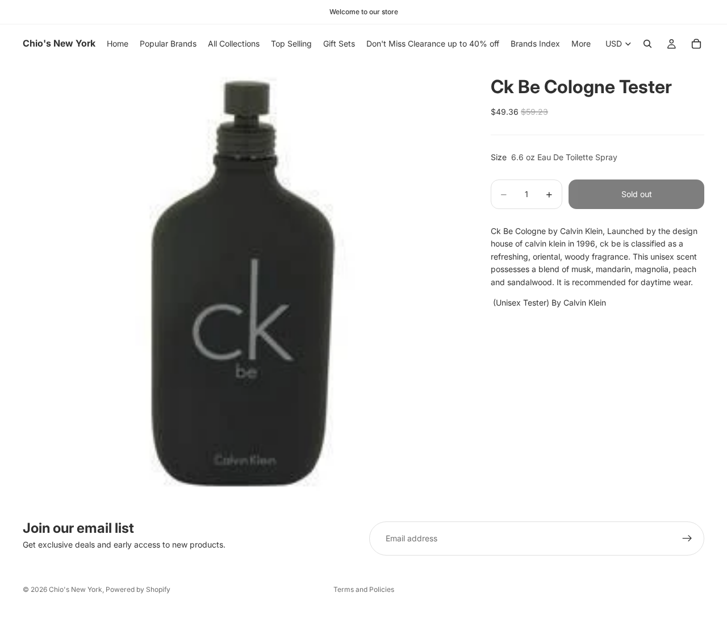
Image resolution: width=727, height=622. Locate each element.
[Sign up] (687, 538)
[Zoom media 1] (243, 283)
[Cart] (696, 43)
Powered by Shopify (138, 589)
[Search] (647, 43)
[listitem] (581, 44)
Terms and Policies (363, 589)
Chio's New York (75, 589)
